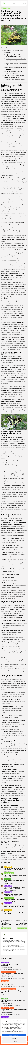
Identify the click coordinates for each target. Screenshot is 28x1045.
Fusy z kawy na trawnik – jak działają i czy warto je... (15, 875)
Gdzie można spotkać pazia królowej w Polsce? (16, 64)
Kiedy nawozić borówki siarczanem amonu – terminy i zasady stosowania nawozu (14, 889)
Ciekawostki (8, 866)
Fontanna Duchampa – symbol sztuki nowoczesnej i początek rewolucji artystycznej (15, 870)
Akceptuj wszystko (14, 1035)
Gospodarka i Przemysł (8, 1007)
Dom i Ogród (9, 885)
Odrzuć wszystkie (14, 1041)
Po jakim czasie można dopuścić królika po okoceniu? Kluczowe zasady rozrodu (14, 882)
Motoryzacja (6, 981)
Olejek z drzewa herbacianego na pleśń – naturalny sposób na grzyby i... (15, 906)
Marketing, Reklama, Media (9, 972)
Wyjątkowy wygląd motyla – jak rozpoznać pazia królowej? (14, 55)
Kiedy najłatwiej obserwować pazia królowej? (16, 68)
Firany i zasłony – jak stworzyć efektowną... (10, 965)
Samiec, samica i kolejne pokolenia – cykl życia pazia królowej (16, 59)
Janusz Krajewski (8, 938)
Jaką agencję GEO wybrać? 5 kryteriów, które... (13, 991)
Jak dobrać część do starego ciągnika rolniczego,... (13, 1001)
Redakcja (9, 969)
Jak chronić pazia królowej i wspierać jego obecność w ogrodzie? (14, 76)
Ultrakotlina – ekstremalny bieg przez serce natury (15, 912)
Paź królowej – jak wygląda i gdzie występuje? (13, 51)
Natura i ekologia (7, 8)
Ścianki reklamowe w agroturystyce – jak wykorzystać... (13, 974)
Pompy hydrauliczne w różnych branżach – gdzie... (14, 1010)
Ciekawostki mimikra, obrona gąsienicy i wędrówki (14, 72)
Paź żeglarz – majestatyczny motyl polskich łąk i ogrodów (7, 924)
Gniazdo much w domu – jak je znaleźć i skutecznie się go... (13, 894)
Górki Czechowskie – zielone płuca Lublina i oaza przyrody (14, 900)
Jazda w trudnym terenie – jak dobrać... (13, 983)
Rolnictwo (8, 878)
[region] (14, 1031)
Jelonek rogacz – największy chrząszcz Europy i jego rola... (21, 924)
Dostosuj (14, 1038)
